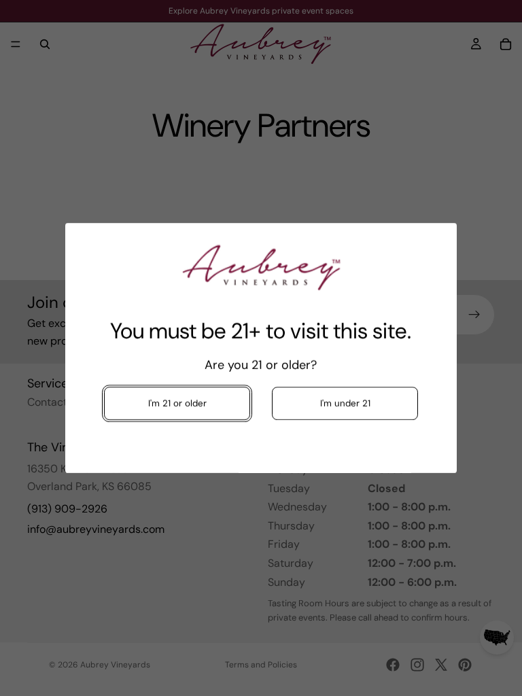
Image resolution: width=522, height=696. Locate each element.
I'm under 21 (345, 403)
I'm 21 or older (176, 403)
